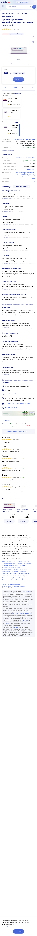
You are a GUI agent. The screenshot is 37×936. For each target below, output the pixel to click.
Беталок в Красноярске (9, 576)
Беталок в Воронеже (8, 565)
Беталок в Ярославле (8, 582)
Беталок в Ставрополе (22, 580)
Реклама (32, 412)
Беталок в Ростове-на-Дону (10, 569)
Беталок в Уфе (23, 569)
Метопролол (30, 169)
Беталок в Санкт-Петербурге (20, 561)
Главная (4, 584)
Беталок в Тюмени (7, 571)
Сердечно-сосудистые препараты (10, 586)
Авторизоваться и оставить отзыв (15, 431)
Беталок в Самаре (18, 578)
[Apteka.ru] (5, 2)
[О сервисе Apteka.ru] (35, 2)
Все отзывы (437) (18, 492)
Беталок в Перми (22, 576)
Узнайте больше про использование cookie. (17, 927)
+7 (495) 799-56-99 (11, 407)
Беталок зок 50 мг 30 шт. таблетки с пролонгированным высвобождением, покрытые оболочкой (9, 511)
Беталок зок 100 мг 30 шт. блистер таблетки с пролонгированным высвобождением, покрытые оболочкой (23, 511)
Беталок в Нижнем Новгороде (11, 567)
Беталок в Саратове (24, 574)
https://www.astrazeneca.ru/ (14, 394)
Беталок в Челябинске (8, 580)
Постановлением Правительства (23, 613)
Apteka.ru (26, 591)
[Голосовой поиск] (30, 6)
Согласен (18, 931)
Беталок (22, 586)
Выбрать (9, 521)
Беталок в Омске (20, 565)
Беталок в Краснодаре (8, 563)
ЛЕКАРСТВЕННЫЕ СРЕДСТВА (14, 584)
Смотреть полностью (20, 187)
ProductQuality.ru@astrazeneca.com (17, 403)
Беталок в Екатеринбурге (9, 574)
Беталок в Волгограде (20, 571)
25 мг (33, 178)
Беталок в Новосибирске (23, 563)
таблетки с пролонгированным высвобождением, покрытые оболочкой (25, 174)
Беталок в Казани (7, 578)
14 (34, 181)
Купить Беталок (6, 561)
